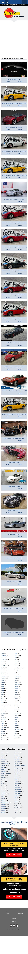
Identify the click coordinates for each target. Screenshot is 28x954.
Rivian (16, 700)
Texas (16, 797)
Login (24, 1)
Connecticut (3, 769)
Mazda (16, 663)
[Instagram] (11, 925)
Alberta (2, 757)
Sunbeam (16, 717)
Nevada (16, 755)
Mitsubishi (17, 676)
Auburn (2, 661)
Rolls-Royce (17, 702)
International (4, 719)
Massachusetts (4, 802)
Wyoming (16, 812)
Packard (16, 686)
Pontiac (16, 694)
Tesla (16, 721)
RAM (16, 698)
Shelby (16, 709)
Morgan (16, 678)
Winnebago (17, 735)
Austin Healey (4, 665)
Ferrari (2, 692)
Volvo (16, 731)
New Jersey (17, 759)
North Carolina (17, 768)
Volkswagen (17, 729)
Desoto (2, 686)
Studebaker (17, 713)
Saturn (16, 704)
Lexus (16, 653)
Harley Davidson (4, 704)
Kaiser (2, 729)
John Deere (3, 727)
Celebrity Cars (14, 918)
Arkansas (3, 761)
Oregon (16, 781)
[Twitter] (14, 925)
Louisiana (3, 794)
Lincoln (16, 655)
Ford (2, 696)
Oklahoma (17, 777)
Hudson (3, 709)
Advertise (7, 913)
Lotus (16, 657)
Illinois (2, 783)
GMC (2, 702)
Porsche (16, 696)
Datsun (2, 684)
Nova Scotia (17, 772)
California (3, 765)
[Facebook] (17, 925)
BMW (2, 669)
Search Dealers (20, 913)
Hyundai (3, 713)
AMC (2, 657)
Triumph (16, 725)
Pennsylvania (17, 783)
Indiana (2, 785)
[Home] (14, 13)
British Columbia (4, 763)
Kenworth (3, 733)
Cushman (3, 682)
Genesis (3, 700)
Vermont (16, 801)
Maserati (16, 661)
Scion (16, 707)
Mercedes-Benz (18, 667)
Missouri (3, 810)
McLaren (16, 665)
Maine (2, 796)
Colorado (3, 767)
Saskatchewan (18, 789)
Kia (2, 735)
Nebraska (16, 752)
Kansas (3, 790)
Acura (2, 653)
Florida (2, 775)
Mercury (16, 669)
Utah (15, 799)
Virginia (16, 803)
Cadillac (3, 674)
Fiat (2, 694)
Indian (2, 715)
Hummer (3, 711)
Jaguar (2, 723)
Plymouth (16, 690)
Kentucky (3, 792)
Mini (15, 674)
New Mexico (17, 761)
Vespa (16, 727)
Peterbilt (16, 688)
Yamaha (16, 737)
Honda (2, 707)
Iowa (2, 787)
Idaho (2, 781)
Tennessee (17, 795)
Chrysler (3, 678)
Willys (16, 733)
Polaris (16, 692)
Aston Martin (4, 659)
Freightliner (3, 698)
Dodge (2, 688)
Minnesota (3, 806)
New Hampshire (18, 757)
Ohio (15, 775)
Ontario (16, 779)
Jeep (2, 725)
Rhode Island (17, 787)
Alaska (2, 755)
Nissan (16, 682)
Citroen (2, 680)
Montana (3, 812)
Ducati (2, 690)
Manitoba (3, 798)
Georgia (3, 777)
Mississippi (3, 808)
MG (15, 672)
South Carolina (18, 791)
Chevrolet (3, 676)
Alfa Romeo (3, 655)
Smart (16, 711)
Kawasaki (3, 731)
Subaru (16, 715)
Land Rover (3, 739)
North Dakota (17, 770)
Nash (16, 680)
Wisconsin (17, 810)
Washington (17, 805)
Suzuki (16, 719)
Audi (2, 663)
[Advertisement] (14, 38)
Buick (2, 672)
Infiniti (2, 717)
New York (16, 763)
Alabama (3, 752)
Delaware (3, 771)
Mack (16, 659)
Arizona (3, 759)
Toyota (16, 723)
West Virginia (17, 807)
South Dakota (17, 793)
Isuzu (2, 721)
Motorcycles (14, 921)
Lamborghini (3, 737)
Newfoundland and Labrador (20, 765)
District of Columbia (5, 773)
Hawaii (2, 779)
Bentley (3, 667)
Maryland (3, 800)
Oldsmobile (17, 684)
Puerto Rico (17, 785)
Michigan (3, 804)
